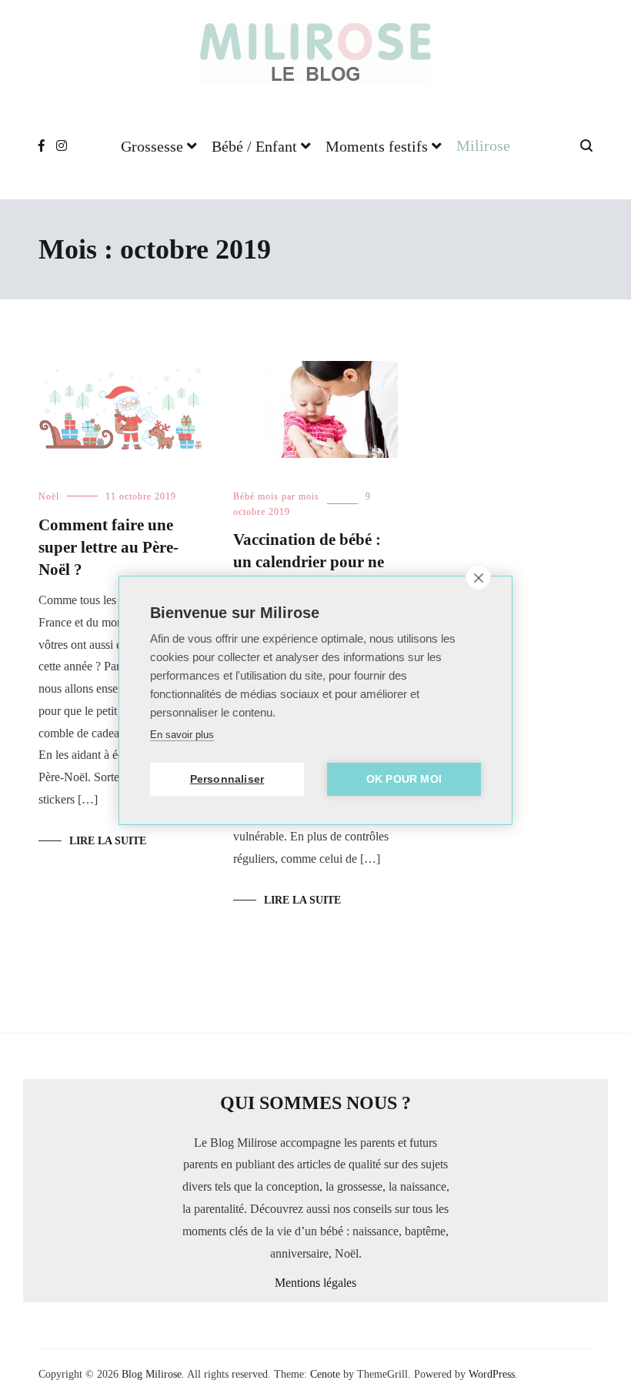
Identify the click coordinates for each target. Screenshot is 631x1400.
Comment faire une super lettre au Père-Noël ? (108, 548)
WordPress (492, 1374)
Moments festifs (377, 146)
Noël (48, 496)
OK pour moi (404, 779)
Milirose (483, 145)
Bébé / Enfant (254, 146)
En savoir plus (182, 734)
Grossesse (152, 146)
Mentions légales (315, 1282)
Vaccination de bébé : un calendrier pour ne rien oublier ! (308, 562)
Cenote (325, 1374)
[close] (478, 577)
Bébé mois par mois (276, 496)
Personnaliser (227, 779)
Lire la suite (107, 841)
